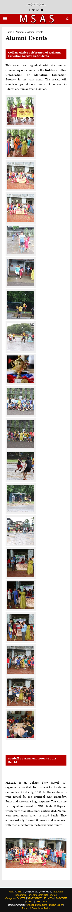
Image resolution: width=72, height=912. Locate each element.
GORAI (30, 901)
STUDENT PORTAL (36, 4)
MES (20, 891)
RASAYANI (61, 898)
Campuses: (10, 898)
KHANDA (49, 898)
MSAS (12, 891)
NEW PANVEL (35, 898)
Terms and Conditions (36, 905)
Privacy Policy (56, 905)
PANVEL (21, 898)
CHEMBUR (41, 901)
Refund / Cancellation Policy (36, 908)
